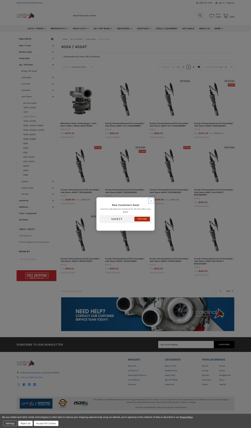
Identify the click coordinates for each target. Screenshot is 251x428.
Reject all (25, 423)
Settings (10, 423)
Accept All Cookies (46, 423)
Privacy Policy (186, 417)
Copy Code (142, 219)
